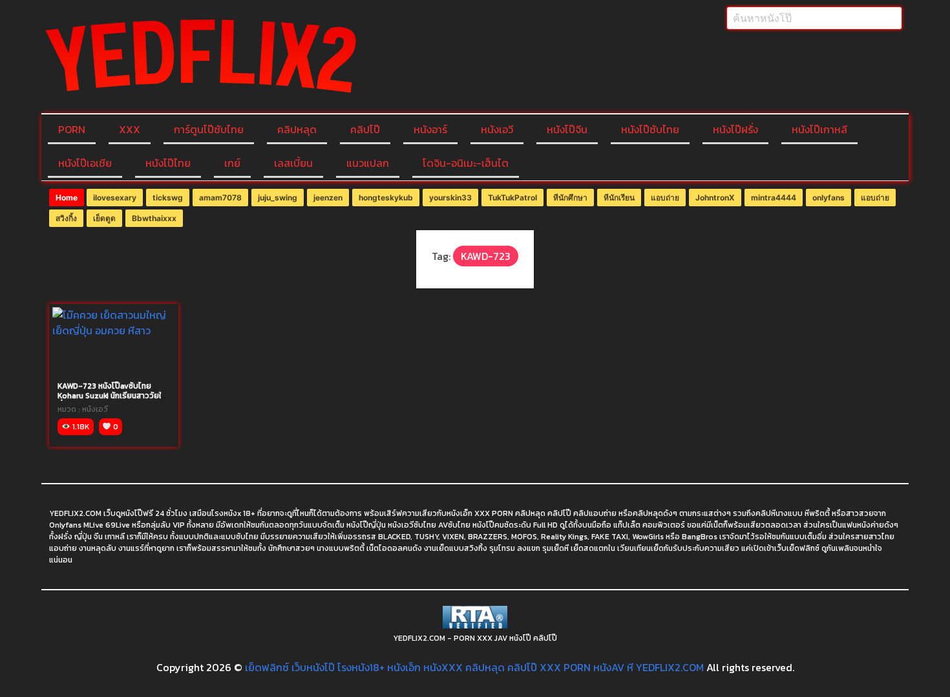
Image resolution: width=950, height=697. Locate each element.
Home (67, 197)
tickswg (168, 197)
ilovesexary (114, 197)
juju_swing (277, 197)
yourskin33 (450, 197)
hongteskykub (386, 197)
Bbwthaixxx (154, 218)
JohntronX (715, 197)
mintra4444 (773, 197)
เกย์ (232, 163)
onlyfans (828, 197)
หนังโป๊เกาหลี (819, 129)
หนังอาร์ (430, 129)
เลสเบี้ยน (293, 163)
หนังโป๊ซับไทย (650, 129)
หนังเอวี (497, 129)
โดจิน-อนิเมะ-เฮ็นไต (466, 163)
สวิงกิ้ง (66, 218)
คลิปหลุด (297, 129)
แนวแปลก (367, 163)
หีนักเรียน (619, 197)
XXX (129, 129)
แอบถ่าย (665, 197)
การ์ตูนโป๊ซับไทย (209, 129)
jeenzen (328, 197)
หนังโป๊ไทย (168, 163)
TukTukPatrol (512, 197)
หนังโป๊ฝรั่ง (735, 129)
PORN (71, 129)
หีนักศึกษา (570, 197)
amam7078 (220, 197)
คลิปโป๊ (365, 129)
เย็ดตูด (104, 218)
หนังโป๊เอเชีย (85, 163)
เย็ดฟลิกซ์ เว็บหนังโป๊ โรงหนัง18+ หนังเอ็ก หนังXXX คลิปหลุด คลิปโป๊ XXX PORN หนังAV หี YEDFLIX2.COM (474, 667)
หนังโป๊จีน (567, 129)
